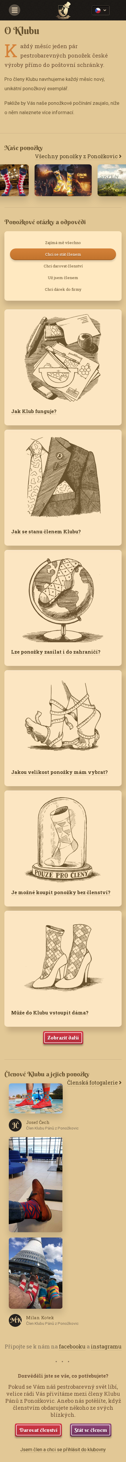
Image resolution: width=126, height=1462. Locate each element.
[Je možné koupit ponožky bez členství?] (63, 837)
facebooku (72, 1346)
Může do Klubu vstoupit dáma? (49, 1013)
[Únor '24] (63, 180)
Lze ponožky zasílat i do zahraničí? (56, 652)
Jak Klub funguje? (34, 411)
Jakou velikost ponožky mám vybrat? (59, 772)
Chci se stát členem (63, 254)
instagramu (106, 1346)
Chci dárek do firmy (63, 289)
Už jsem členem (63, 277)
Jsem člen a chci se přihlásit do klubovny (63, 1449)
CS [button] (101, 10)
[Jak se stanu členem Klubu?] (63, 476)
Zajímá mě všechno (63, 242)
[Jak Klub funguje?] (63, 355)
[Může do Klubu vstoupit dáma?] (63, 957)
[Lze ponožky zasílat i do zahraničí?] (63, 596)
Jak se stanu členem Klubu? (46, 531)
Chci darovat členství (63, 266)
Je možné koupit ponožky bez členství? (60, 892)
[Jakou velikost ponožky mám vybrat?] (63, 716)
